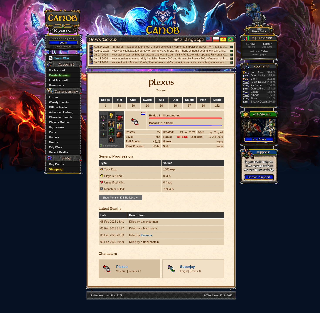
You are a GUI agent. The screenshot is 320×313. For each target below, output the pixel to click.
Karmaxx (146, 235)
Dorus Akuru (258, 88)
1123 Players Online (259, 30)
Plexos (122, 267)
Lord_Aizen (257, 72)
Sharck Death (259, 101)
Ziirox (254, 98)
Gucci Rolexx (258, 82)
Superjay (187, 267)
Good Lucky (258, 75)
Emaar (255, 91)
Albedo (255, 95)
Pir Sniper (257, 85)
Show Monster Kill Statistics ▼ (120, 197)
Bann (254, 78)
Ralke (264, 51)
